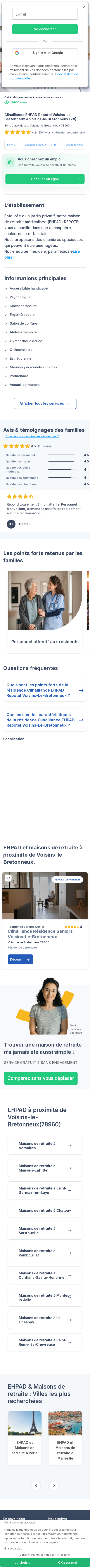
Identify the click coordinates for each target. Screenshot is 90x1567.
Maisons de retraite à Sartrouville (37, 1230)
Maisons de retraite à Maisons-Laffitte (37, 1168)
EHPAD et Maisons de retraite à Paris (25, 1447)
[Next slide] (54, 1485)
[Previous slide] (36, 1485)
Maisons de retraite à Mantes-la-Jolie (45, 1297)
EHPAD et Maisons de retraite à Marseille (65, 1450)
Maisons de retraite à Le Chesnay (40, 1320)
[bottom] (8, 878)
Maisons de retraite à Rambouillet (37, 1253)
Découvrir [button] (18, 959)
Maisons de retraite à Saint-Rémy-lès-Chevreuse (43, 1342)
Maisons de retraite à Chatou (44, 1210)
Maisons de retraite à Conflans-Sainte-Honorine (41, 1275)
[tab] (34, 88)
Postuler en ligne (45, 179)
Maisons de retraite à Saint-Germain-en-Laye (43, 1190)
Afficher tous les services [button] (41, 403)
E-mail (21, 14)
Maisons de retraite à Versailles (37, 1145)
